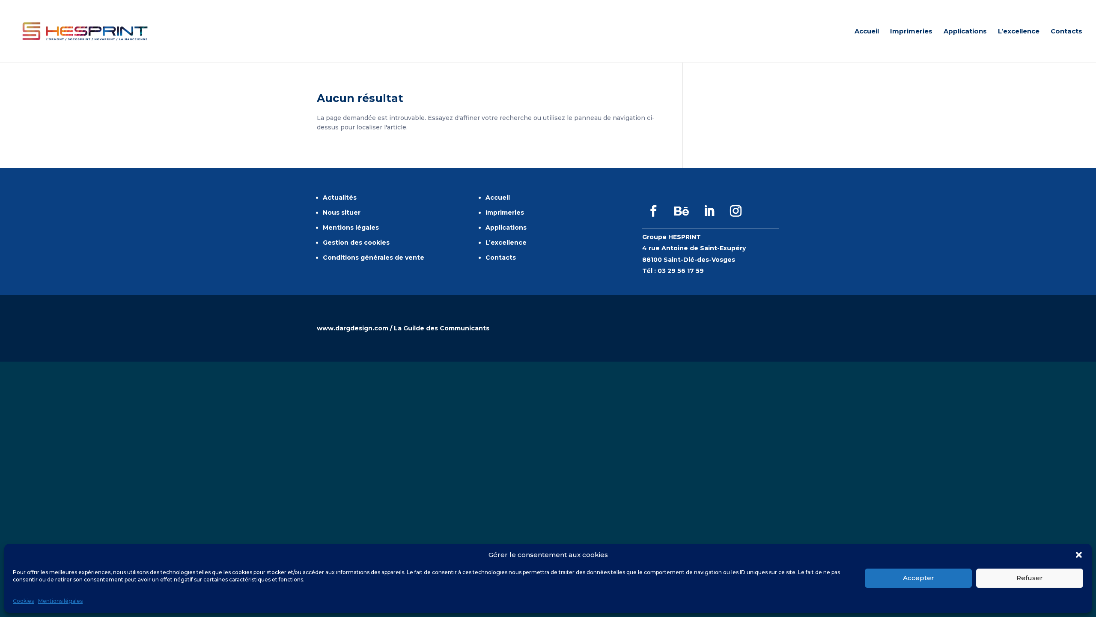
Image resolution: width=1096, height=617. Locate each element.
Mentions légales (60, 601)
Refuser (1029, 578)
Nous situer (341, 212)
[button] (1079, 555)
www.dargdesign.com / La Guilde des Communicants (403, 328)
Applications (965, 31)
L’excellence (1018, 31)
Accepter (918, 578)
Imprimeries (911, 31)
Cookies (23, 601)
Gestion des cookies (356, 242)
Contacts (1066, 31)
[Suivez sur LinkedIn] (709, 211)
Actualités (340, 197)
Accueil (867, 31)
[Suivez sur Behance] (681, 211)
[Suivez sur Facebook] (653, 211)
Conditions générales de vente (373, 257)
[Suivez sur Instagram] (736, 211)
